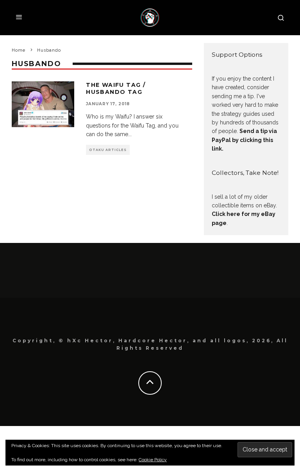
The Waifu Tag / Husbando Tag (115, 88)
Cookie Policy (153, 459)
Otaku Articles (108, 150)
